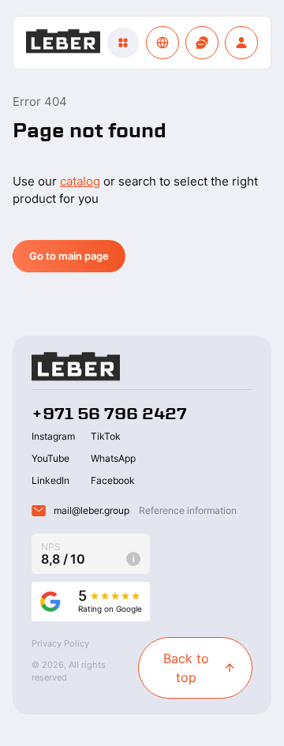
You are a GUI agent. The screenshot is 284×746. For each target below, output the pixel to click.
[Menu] (123, 42)
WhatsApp (113, 458)
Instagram (53, 436)
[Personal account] (241, 42)
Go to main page (69, 255)
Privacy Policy (60, 643)
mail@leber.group (91, 510)
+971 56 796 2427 (109, 414)
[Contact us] (202, 42)
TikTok (106, 436)
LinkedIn (50, 480)
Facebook (113, 480)
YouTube (50, 458)
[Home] (63, 43)
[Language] (162, 42)
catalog (80, 181)
